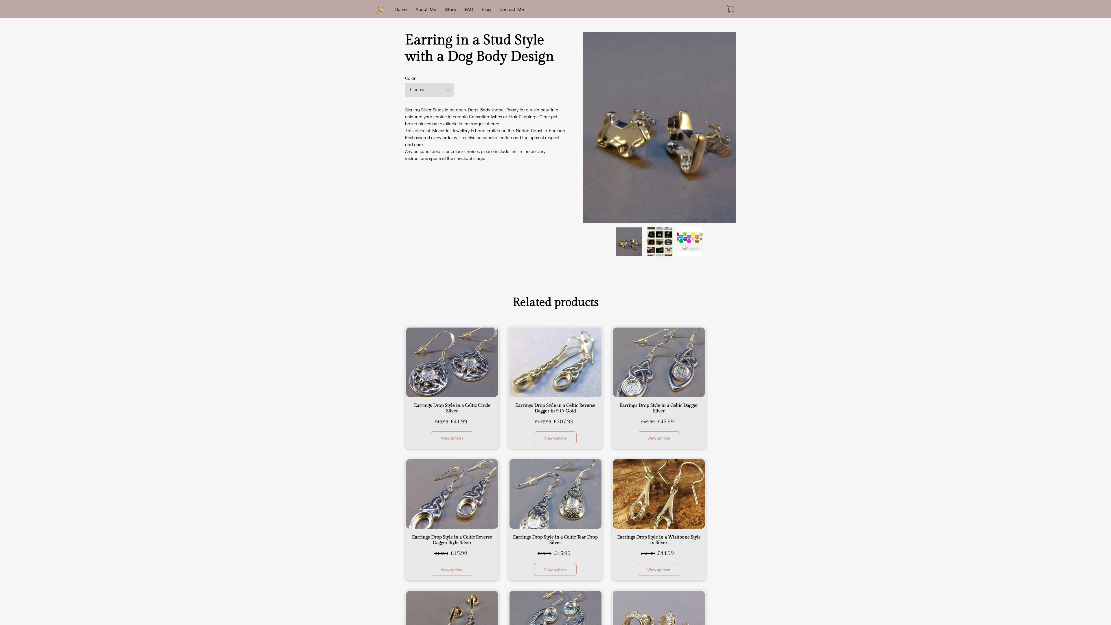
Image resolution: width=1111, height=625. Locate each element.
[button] (429, 90)
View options (452, 438)
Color (410, 78)
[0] (730, 8)
